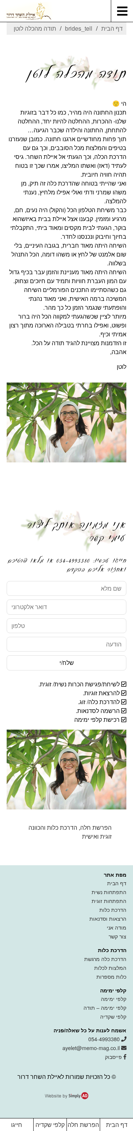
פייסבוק (114, 1056)
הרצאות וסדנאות (107, 918)
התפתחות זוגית (109, 900)
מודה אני (116, 927)
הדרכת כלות (112, 909)
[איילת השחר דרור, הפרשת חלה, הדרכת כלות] (26, 11)
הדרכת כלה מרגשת (105, 958)
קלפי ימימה (113, 998)
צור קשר (117, 936)
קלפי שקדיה (113, 1016)
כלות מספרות (111, 976)
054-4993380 (104, 1039)
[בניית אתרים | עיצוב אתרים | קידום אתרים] (66, 1097)
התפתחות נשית (109, 892)
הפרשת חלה (83, 1124)
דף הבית (116, 883)
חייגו (16, 1124)
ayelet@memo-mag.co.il (91, 1048)
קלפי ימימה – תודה (104, 1007)
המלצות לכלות (110, 967)
